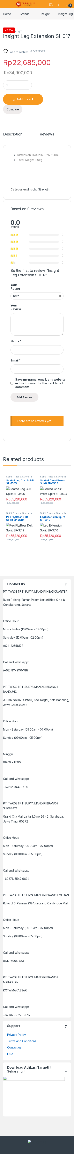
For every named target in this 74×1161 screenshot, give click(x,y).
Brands (24, 14)
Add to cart (25, 99)
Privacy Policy (16, 1034)
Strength (17, 31)
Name (15, 341)
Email (15, 360)
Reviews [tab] (47, 134)
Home (7, 14)
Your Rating (15, 286)
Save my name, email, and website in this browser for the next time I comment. (40, 383)
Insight (45, 14)
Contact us (14, 1047)
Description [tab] (12, 134)
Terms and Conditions (21, 1041)
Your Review (15, 307)
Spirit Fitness (13, 476)
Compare (39, 50)
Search (51, 4)
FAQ (10, 1053)
